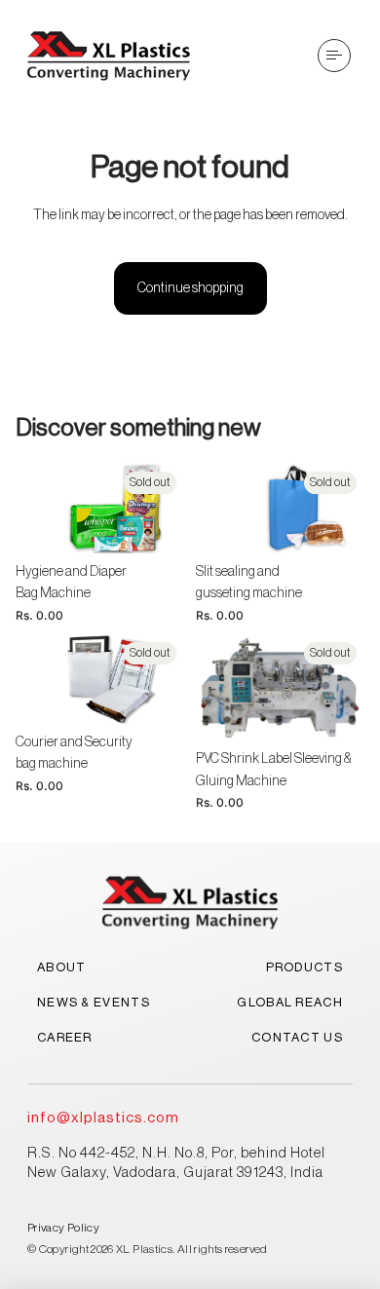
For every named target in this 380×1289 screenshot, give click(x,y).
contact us (297, 1037)
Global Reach (290, 1002)
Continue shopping (190, 288)
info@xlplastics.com (103, 1118)
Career (65, 1037)
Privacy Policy (63, 1227)
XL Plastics (144, 1249)
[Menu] (334, 55)
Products (304, 967)
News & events (93, 1002)
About (62, 967)
